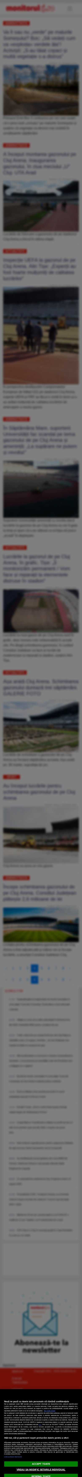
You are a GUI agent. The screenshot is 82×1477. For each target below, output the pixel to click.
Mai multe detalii (49, 1411)
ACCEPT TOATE (41, 1464)
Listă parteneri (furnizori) (13, 1457)
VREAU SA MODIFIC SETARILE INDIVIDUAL (41, 1469)
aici (40, 1424)
